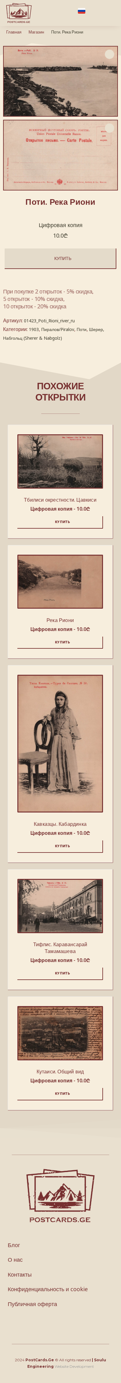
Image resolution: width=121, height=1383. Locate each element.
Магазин (36, 32)
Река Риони (60, 620)
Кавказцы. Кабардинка (60, 824)
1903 (34, 329)
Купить (62, 258)
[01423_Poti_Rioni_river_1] (60, 155)
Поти (82, 329)
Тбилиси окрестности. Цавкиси (60, 499)
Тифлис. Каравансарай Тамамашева (60, 948)
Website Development (74, 1366)
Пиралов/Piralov (57, 329)
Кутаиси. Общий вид (60, 1071)
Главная (13, 32)
